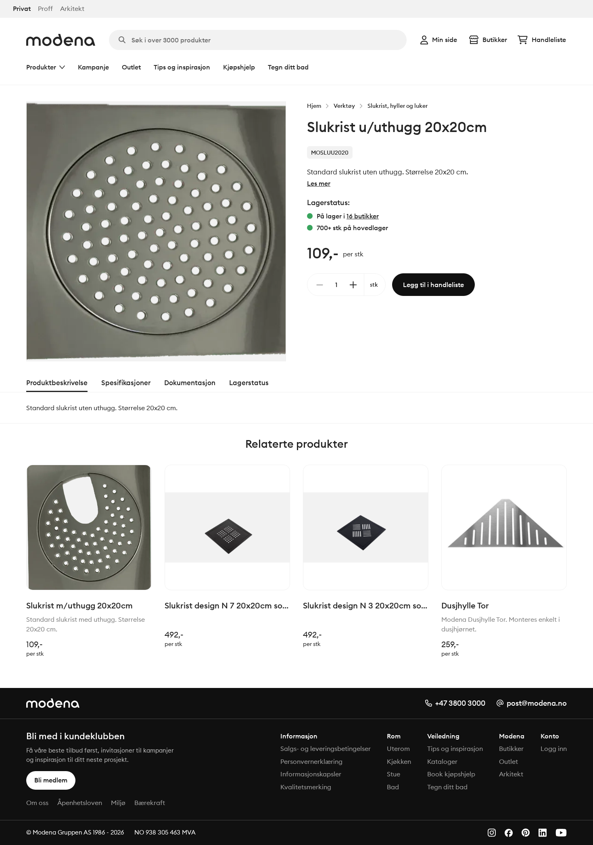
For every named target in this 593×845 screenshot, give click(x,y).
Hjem (314, 105)
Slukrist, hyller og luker (397, 105)
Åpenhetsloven (79, 803)
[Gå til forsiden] (60, 40)
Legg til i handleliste (433, 285)
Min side (444, 40)
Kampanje (93, 67)
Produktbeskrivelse (57, 382)
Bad (393, 787)
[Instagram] (492, 832)
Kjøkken (399, 761)
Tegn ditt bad (288, 67)
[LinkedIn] (543, 832)
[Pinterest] (526, 832)
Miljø (118, 803)
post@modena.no (537, 703)
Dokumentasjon (189, 382)
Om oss (37, 803)
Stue (393, 774)
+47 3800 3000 (460, 703)
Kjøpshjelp (239, 67)
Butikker (494, 40)
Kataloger (442, 761)
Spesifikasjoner (125, 382)
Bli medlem (50, 780)
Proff (45, 9)
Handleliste (549, 40)
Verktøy (344, 105)
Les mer (318, 183)
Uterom (398, 748)
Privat (22, 9)
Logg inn (554, 748)
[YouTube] (561, 833)
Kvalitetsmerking (305, 787)
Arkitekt (72, 9)
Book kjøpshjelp (451, 774)
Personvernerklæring (311, 761)
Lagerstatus (249, 382)
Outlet (131, 67)
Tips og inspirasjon (182, 67)
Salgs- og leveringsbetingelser (325, 748)
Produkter (41, 67)
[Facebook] (509, 833)
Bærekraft (149, 803)
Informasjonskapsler (310, 774)
